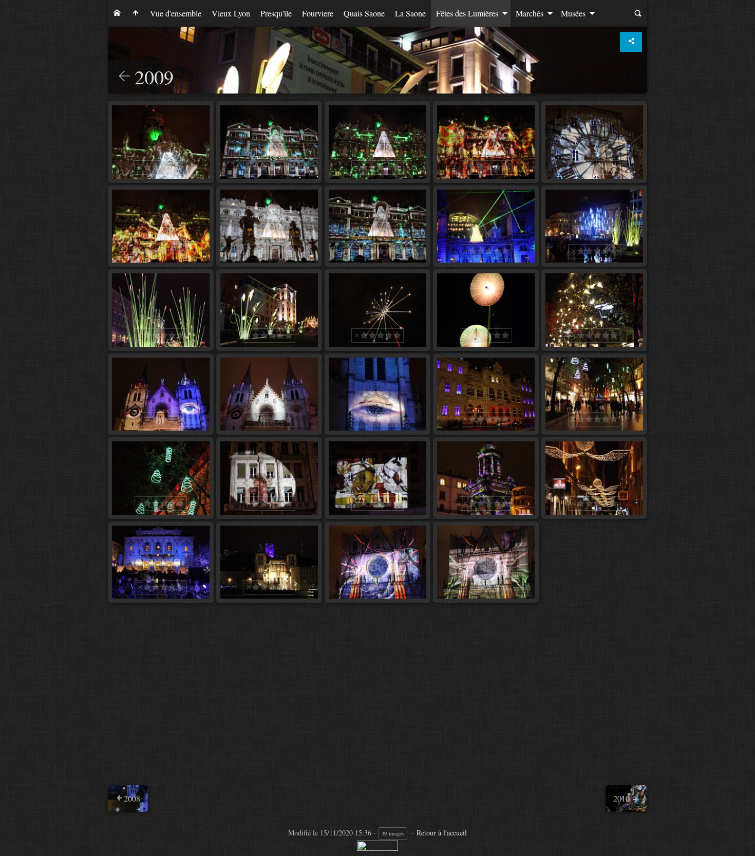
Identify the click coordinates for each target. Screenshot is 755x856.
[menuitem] (117, 13)
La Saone (410, 13)
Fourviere (317, 13)
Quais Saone (364, 13)
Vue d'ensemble (175, 13)
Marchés (529, 13)
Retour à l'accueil (442, 833)
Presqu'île (276, 13)
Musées (573, 13)
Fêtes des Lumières (467, 13)
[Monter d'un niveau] (124, 76)
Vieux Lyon (231, 13)
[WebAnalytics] (377, 844)
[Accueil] (117, 13)
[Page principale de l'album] (135, 13)
